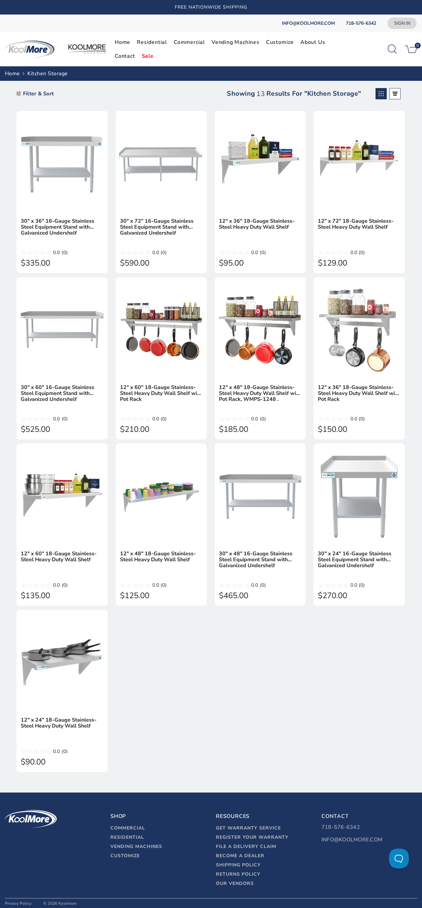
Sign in (402, 23)
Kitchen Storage (47, 73)
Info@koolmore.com (351, 839)
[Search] (392, 49)
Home (12, 73)
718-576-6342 (340, 827)
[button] (381, 93)
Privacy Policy (18, 903)
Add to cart (62, 206)
